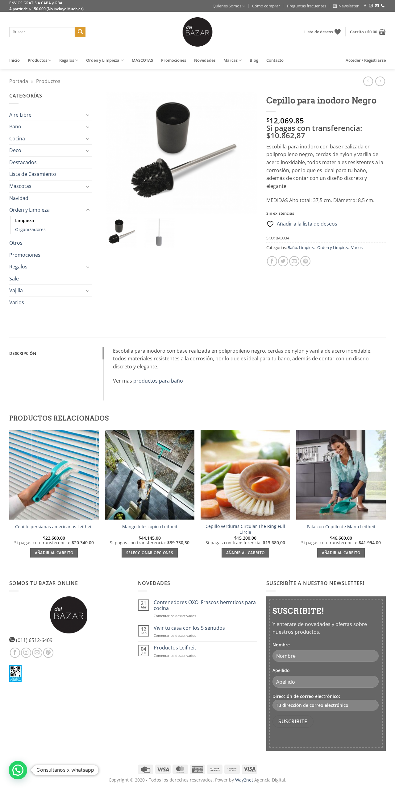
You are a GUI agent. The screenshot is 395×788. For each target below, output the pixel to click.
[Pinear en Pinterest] (305, 261)
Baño (292, 247)
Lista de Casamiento (32, 174)
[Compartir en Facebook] (272, 261)
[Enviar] (80, 32)
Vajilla (16, 290)
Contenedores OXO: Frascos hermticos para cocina (205, 605)
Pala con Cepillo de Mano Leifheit (341, 526)
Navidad (18, 198)
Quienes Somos (227, 6)
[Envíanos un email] (377, 6)
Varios (357, 247)
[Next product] (368, 81)
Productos (37, 60)
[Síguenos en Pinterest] (48, 653)
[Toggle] (88, 114)
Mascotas (20, 186)
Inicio (14, 60)
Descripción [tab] (22, 353)
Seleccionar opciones (149, 552)
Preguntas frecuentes (306, 6)
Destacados (23, 162)
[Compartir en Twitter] (283, 261)
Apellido (281, 670)
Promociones (173, 60)
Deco (15, 150)
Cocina (17, 138)
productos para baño (158, 380)
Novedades (204, 60)
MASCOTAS (142, 60)
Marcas (230, 60)
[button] (346, 5)
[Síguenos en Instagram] (371, 6)
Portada (18, 81)
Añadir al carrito (54, 552)
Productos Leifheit (175, 648)
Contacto (275, 60)
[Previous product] (380, 81)
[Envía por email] (294, 261)
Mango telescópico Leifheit (149, 526)
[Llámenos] (383, 6)
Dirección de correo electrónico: (306, 696)
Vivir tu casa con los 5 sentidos (189, 628)
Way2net (244, 780)
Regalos (66, 60)
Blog (254, 60)
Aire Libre (20, 114)
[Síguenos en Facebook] (365, 6)
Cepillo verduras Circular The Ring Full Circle (245, 529)
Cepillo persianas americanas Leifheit (54, 526)
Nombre (281, 645)
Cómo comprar (266, 6)
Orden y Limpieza (102, 60)
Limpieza (307, 247)
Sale (14, 278)
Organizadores (30, 229)
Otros (16, 242)
